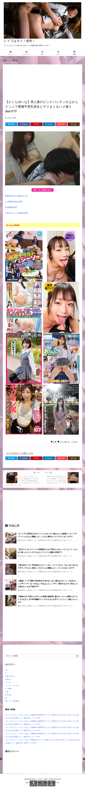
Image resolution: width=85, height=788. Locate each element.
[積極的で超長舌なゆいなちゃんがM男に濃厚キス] (61, 256)
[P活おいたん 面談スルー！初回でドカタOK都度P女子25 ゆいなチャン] (23, 358)
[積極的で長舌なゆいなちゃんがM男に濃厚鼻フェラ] (61, 307)
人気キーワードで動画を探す (16, 213)
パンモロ (74, 442)
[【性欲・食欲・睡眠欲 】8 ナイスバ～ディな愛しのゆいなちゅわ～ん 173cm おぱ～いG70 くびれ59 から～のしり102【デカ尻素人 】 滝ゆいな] (61, 409)
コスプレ (8, 682)
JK (6, 670)
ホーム (8, 60)
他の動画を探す (11, 207)
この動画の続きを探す (14, 201)
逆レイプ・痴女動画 (12, 701)
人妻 (16, 60)
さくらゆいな (65, 442)
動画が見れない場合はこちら (16, 195)
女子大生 (8, 695)
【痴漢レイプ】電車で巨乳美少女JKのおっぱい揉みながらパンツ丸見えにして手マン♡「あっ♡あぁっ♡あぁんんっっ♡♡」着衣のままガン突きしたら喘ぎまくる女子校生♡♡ (48, 583)
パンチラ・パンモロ (12, 685)
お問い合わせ (9, 676)
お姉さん (8, 679)
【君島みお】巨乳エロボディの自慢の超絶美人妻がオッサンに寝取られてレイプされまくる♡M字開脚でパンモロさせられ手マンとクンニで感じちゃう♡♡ (48, 599)
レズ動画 (8, 688)
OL (6, 673)
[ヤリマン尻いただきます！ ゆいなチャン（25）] (23, 409)
